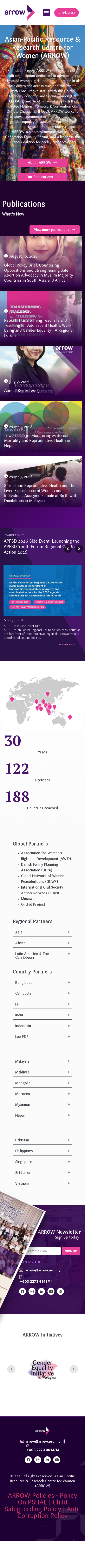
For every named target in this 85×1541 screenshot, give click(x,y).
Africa (20, 943)
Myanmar (23, 1104)
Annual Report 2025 (22, 390)
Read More (67, 644)
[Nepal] (43, 702)
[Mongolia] (47, 694)
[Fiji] (70, 717)
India (19, 1015)
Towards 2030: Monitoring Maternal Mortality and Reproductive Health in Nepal (37, 441)
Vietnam (22, 1183)
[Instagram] (31, 1291)
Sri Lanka (22, 1172)
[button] (46, 12)
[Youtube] (50, 1291)
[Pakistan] (36, 702)
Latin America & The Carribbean (32, 956)
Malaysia (22, 1061)
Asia (18, 932)
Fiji (17, 1004)
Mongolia (22, 1083)
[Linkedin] (41, 1291)
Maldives (22, 1072)
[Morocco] (12, 699)
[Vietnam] (50, 707)
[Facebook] (22, 1291)
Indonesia (23, 1026)
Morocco (22, 1094)
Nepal (20, 1115)
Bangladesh (24, 982)
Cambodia (23, 993)
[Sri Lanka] (41, 709)
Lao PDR (21, 1036)
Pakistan (22, 1140)
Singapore (23, 1162)
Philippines (24, 1151)
